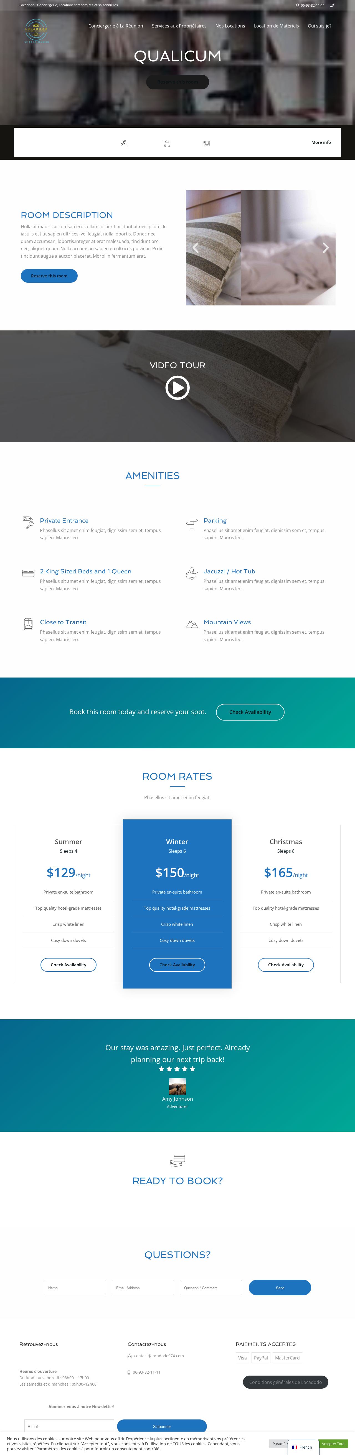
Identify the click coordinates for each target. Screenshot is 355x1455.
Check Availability (250, 712)
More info (321, 142)
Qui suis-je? (319, 26)
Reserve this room (177, 82)
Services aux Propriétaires (179, 26)
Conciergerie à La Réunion (115, 26)
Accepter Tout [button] (333, 1443)
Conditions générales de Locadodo (285, 1382)
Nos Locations (230, 26)
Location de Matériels (276, 26)
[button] (195, 248)
